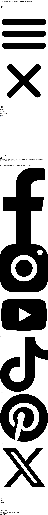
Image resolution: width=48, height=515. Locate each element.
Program (2, 7)
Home (2, 6)
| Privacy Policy (2, 514)
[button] (24, 57)
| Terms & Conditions (3, 513)
